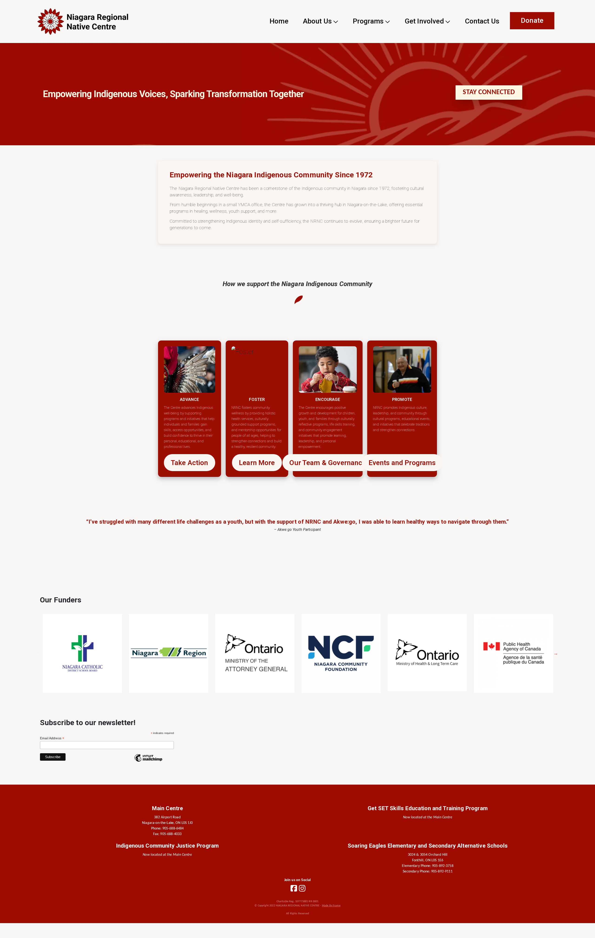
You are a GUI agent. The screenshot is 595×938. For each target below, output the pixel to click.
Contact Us (482, 21)
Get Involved (424, 21)
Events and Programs (402, 463)
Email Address (52, 738)
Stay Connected (489, 92)
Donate (532, 20)
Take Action (189, 463)
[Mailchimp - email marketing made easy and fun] (148, 761)
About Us (317, 21)
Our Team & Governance (327, 463)
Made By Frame (331, 905)
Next (555, 653)
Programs (368, 21)
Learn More (257, 463)
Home (279, 21)
